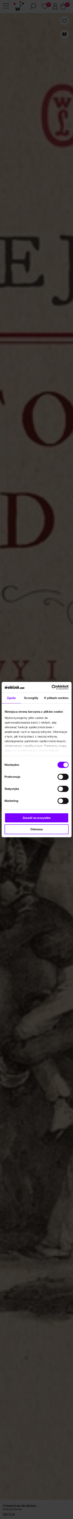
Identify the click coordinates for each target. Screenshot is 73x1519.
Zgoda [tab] (11, 698)
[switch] (63, 777)
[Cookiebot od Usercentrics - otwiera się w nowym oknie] (52, 687)
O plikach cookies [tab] (56, 698)
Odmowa (36, 829)
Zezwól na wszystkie (37, 817)
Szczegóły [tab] (31, 698)
